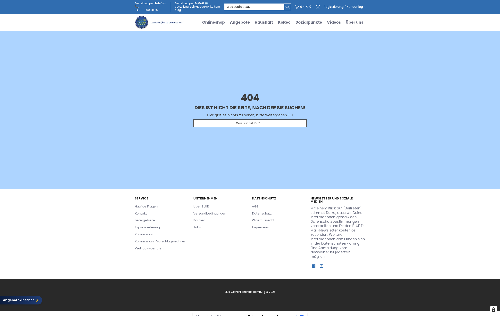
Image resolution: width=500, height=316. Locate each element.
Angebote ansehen (21, 300)
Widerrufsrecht (263, 220)
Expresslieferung (147, 227)
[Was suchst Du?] (287, 7)
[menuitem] (303, 7)
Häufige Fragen (146, 206)
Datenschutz (262, 213)
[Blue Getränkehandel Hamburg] (159, 22)
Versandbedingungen (209, 213)
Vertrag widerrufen (149, 248)
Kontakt (141, 213)
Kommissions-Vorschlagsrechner (160, 241)
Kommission (144, 234)
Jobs (197, 227)
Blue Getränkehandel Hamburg (245, 292)
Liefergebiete (145, 220)
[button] (313, 266)
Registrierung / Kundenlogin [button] (344, 6)
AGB (255, 206)
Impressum (260, 227)
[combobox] (254, 7)
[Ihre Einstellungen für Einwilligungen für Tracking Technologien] (493, 309)
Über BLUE (201, 206)
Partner (199, 220)
